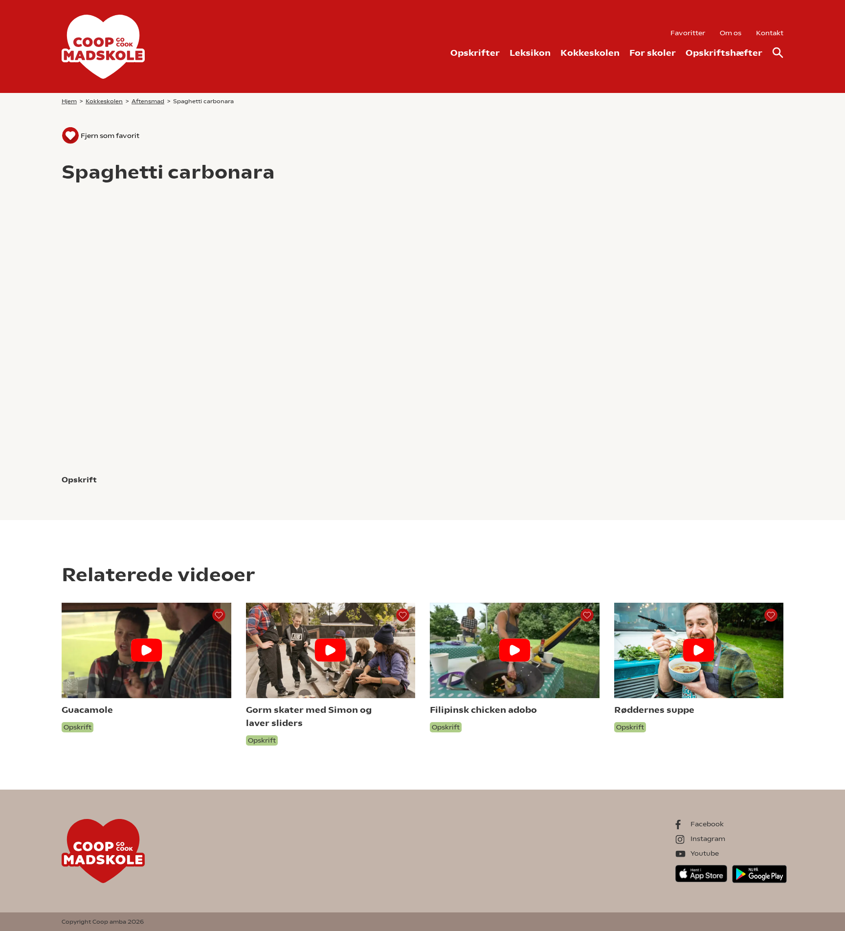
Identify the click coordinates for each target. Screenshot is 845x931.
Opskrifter (475, 52)
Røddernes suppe (654, 709)
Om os (730, 33)
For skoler (652, 52)
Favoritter (687, 33)
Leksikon (530, 52)
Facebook (707, 824)
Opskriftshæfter (724, 52)
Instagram (707, 838)
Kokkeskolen (590, 52)
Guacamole (87, 709)
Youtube (704, 853)
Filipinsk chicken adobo (483, 709)
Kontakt (769, 33)
